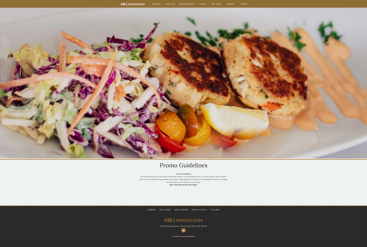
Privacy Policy (199, 210)
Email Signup (181, 210)
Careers (230, 4)
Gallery (202, 4)
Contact (244, 4)
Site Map (215, 210)
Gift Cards (216, 4)
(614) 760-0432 (201, 226)
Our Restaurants (186, 4)
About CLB (170, 4)
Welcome (157, 4)
